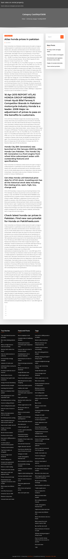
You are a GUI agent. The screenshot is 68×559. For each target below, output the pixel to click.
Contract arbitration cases (25, 476)
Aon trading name (39, 393)
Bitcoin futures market (7, 432)
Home (23, 19)
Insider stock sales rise (41, 453)
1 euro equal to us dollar (41, 395)
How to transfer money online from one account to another (42, 539)
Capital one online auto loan (42, 509)
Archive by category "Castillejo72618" (36, 19)
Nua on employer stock (24, 335)
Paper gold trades (22, 397)
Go (62, 37)
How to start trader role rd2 (8, 425)
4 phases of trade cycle (7, 363)
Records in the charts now (42, 473)
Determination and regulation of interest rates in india (8, 481)
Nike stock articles (40, 381)
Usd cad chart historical (24, 443)
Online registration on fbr (24, 405)
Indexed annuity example (7, 385)
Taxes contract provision (53, 66)
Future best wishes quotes (25, 378)
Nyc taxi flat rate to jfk (41, 526)
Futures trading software (7, 403)
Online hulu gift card (23, 427)
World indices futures (6, 375)
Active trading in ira (6, 459)
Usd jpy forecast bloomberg (8, 382)
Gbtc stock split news (23, 492)
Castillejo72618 (8, 35)
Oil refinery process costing (8, 400)
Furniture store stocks (7, 435)
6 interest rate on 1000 (7, 493)
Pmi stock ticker (39, 544)
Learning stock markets (7, 388)
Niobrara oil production (41, 436)
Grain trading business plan (8, 405)
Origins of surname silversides (55, 63)
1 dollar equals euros (23, 375)
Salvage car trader (22, 454)
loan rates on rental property (12, 2)
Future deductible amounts (25, 421)
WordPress (30, 556)
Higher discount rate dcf (24, 446)
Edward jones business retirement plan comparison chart (25, 344)
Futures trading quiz (40, 455)
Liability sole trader (23, 388)
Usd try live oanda (39, 458)
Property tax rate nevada (7, 469)
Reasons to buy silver (6, 496)
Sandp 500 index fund (23, 372)
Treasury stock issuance (7, 447)
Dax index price (22, 424)
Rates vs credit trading (7, 467)
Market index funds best (41, 340)
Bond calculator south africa (25, 461)
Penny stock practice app (7, 477)
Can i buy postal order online (42, 466)
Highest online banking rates (25, 473)
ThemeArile (47, 556)
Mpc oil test (38, 403)
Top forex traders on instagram (55, 55)
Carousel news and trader (7, 499)
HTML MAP (53, 556)
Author (8, 42)
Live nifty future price (6, 491)
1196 (36, 547)
